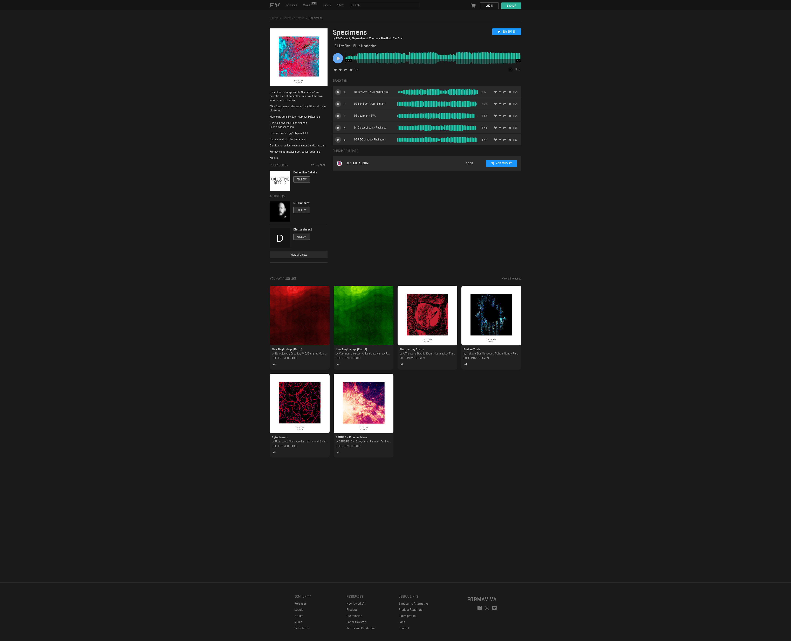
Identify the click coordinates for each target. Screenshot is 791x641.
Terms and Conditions (360, 628)
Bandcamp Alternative (413, 603)
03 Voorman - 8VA (365, 115)
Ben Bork (386, 38)
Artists (340, 5)
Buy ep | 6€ (509, 31)
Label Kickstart (356, 622)
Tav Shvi (398, 38)
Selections (301, 628)
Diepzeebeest (359, 38)
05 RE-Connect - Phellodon (369, 139)
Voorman (374, 38)
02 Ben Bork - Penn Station (369, 103)
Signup (511, 5)
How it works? (355, 603)
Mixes (309, 4)
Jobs (402, 622)
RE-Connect (343, 38)
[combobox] (384, 5)
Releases (291, 5)
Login (489, 5)
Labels (327, 5)
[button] (473, 5)
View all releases (511, 278)
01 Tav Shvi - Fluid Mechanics (371, 91)
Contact (404, 628)
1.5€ (356, 70)
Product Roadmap (410, 609)
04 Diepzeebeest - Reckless (370, 127)
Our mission (354, 616)
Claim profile (407, 616)
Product (351, 609)
